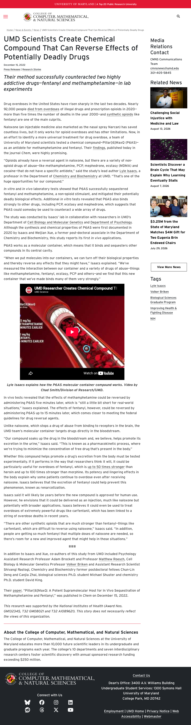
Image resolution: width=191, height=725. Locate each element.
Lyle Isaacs (128, 171)
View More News (169, 267)
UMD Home (135, 711)
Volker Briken (77, 564)
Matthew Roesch (111, 559)
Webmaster (153, 716)
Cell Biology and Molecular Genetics (55, 222)
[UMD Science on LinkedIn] (71, 702)
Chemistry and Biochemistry (75, 176)
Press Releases (12, 69)
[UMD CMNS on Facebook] (42, 702)
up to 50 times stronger (106, 467)
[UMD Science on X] (57, 710)
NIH (152, 318)
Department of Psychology (110, 222)
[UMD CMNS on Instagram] (57, 702)
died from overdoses (43, 109)
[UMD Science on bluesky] (28, 702)
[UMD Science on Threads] (43, 710)
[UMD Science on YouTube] (71, 710)
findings (99, 148)
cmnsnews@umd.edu (164, 68)
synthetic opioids (120, 114)
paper (17, 590)
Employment (114, 711)
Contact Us (141, 675)
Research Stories (31, 69)
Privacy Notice (158, 711)
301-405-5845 (160, 73)
